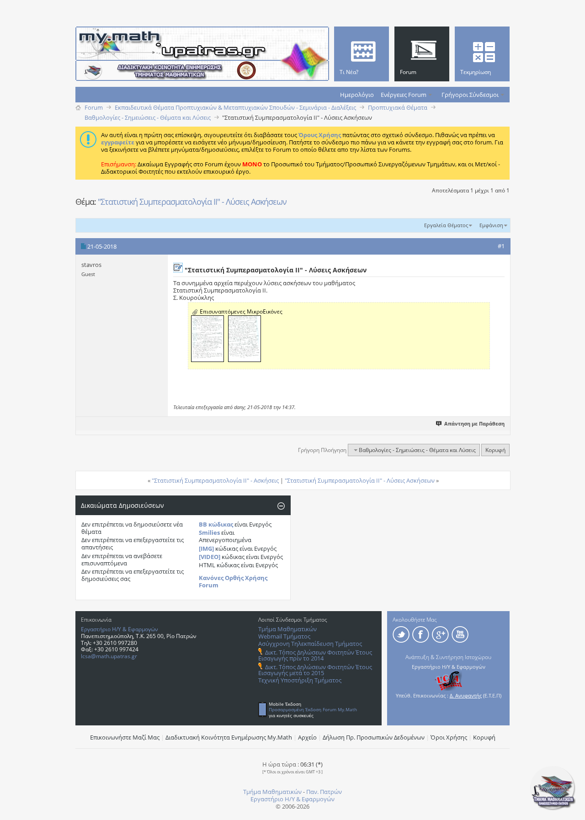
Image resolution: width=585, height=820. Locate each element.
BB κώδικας (216, 524)
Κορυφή (495, 450)
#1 (501, 246)
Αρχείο (307, 737)
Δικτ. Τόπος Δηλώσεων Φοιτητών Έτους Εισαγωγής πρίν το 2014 (315, 655)
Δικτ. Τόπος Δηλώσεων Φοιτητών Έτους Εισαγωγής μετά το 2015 (315, 670)
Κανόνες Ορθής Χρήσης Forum (233, 581)
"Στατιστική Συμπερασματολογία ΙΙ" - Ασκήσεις (215, 480)
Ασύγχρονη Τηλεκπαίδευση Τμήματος (310, 643)
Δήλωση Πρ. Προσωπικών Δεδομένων (374, 737)
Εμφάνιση (491, 225)
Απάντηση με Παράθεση (474, 423)
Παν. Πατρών (324, 792)
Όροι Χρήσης (449, 737)
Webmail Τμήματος (284, 636)
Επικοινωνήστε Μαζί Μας (125, 737)
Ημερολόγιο (357, 95)
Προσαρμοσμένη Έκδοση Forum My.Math (313, 709)
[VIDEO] (209, 557)
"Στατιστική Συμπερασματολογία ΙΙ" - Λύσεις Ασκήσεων (192, 201)
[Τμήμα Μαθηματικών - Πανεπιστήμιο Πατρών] (553, 808)
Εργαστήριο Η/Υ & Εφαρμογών (119, 629)
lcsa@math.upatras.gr (109, 656)
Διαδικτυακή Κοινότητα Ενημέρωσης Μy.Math (228, 737)
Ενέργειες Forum (403, 95)
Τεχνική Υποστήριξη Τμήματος (299, 680)
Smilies (209, 532)
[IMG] (206, 548)
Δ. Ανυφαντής (466, 695)
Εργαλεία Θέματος (446, 225)
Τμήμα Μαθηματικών (287, 629)
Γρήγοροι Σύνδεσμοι (470, 95)
